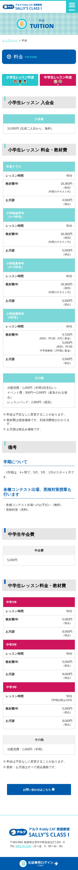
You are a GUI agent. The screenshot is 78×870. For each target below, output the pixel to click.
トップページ (10, 40)
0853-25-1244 (23, 846)
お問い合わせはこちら (37, 789)
